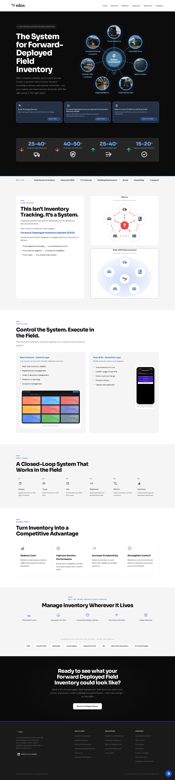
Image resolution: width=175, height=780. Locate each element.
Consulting (139, 744)
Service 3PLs (109, 753)
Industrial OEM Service (113, 749)
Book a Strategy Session (87, 706)
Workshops (139, 749)
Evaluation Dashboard (83, 757)
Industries (136, 6)
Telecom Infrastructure (113, 744)
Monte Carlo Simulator (83, 744)
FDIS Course (139, 740)
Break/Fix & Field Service (114, 736)
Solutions (114, 6)
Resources (148, 6)
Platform (125, 6)
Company (159, 6)
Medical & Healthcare (113, 740)
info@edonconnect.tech (144, 761)
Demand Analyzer (81, 740)
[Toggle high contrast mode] (168, 773)
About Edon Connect (143, 736)
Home (105, 6)
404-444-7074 (141, 757)
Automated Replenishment (85, 749)
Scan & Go (79, 753)
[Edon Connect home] (17, 5)
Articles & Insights (142, 753)
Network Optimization (83, 736)
